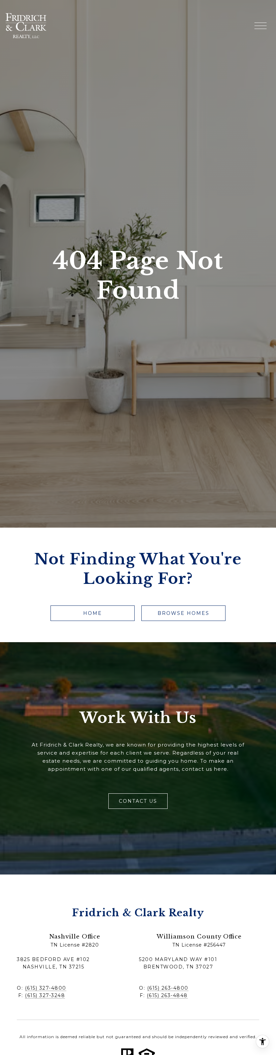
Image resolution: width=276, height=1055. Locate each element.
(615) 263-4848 (167, 995)
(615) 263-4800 (167, 988)
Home (92, 613)
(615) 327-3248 (45, 995)
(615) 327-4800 (45, 988)
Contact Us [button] (138, 801)
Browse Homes (183, 613)
